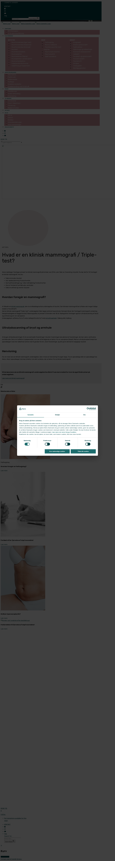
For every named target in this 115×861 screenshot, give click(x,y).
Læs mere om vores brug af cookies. (64, 432)
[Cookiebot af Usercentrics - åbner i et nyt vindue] (88, 408)
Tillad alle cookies (83, 451)
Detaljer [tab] (57, 414)
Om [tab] (84, 414)
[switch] (47, 444)
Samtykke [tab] (30, 414)
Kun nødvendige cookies (57, 451)
